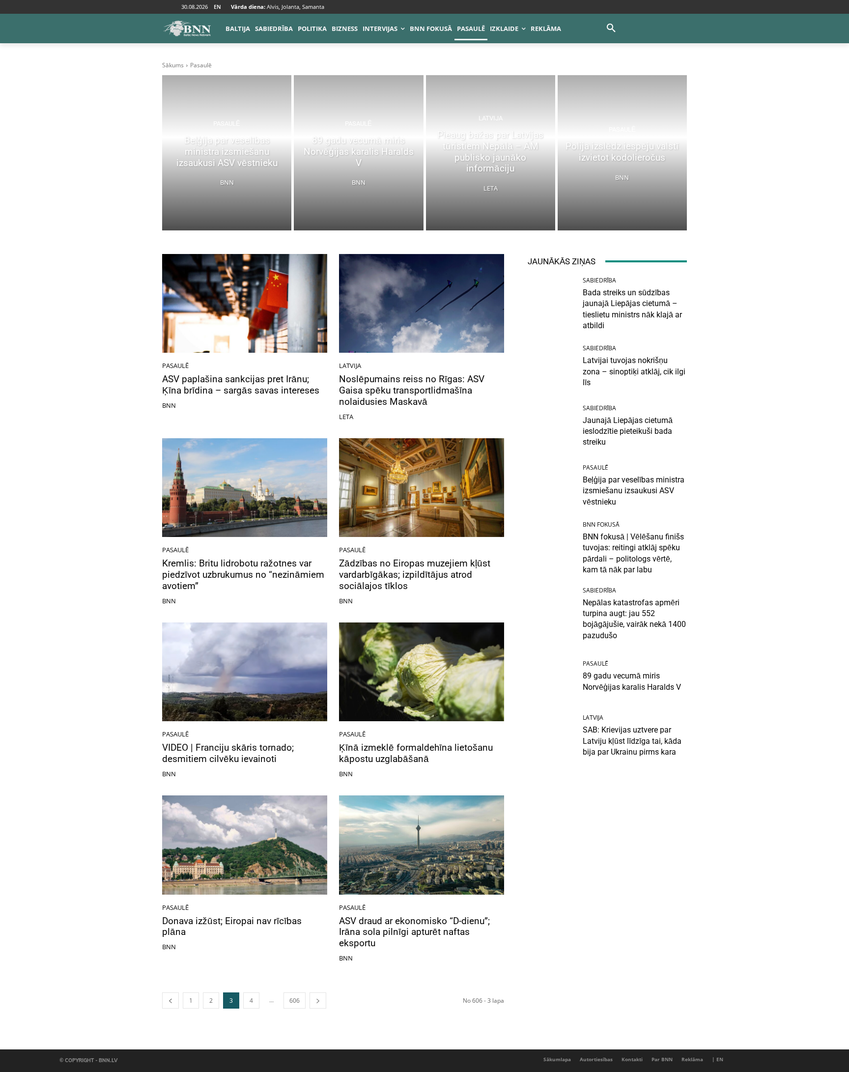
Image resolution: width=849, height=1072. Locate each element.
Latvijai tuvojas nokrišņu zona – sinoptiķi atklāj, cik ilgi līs (634, 371)
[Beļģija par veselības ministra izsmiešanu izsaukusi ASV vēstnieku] (226, 152)
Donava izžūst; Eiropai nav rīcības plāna (232, 926)
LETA (346, 416)
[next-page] (318, 1000)
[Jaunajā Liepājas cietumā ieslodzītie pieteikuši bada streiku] (551, 427)
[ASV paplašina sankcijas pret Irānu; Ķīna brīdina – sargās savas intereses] (244, 303)
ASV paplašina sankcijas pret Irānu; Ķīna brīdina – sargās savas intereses (240, 384)
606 (294, 1000)
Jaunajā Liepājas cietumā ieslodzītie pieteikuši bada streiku (628, 431)
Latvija (491, 118)
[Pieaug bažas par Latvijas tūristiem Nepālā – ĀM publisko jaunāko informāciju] (490, 152)
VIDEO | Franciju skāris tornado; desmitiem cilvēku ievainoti (228, 753)
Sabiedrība (599, 280)
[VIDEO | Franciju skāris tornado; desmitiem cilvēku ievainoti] (244, 672)
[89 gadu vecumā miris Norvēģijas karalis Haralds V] (358, 152)
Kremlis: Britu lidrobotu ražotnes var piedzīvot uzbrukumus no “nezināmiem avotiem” (243, 575)
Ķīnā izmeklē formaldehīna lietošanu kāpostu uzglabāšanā (416, 753)
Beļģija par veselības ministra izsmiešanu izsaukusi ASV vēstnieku (633, 491)
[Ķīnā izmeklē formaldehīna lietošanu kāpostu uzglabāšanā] (421, 672)
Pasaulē (226, 123)
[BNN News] (186, 28)
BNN (169, 405)
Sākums (173, 65)
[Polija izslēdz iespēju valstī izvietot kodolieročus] (622, 152)
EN (217, 6)
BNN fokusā (601, 525)
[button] (611, 28)
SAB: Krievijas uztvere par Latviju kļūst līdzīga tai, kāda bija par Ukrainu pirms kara (632, 741)
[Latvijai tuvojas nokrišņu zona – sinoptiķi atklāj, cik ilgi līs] (551, 367)
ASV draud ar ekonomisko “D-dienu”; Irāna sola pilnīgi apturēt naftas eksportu (414, 932)
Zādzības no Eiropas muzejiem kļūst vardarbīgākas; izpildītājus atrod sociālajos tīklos (414, 575)
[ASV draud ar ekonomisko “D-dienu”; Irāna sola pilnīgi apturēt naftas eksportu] (421, 845)
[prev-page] (170, 1000)
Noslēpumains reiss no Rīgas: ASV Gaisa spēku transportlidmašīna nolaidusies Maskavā (411, 390)
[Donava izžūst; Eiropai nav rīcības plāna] (244, 845)
